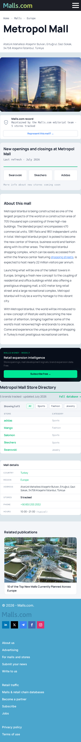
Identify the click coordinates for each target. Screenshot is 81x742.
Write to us (9, 671)
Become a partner (14, 699)
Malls (18, 18)
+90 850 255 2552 (31, 504)
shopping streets (62, 257)
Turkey (24, 472)
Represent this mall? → (40, 133)
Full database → (70, 396)
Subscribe (9, 706)
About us (8, 643)
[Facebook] (32, 624)
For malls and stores (16, 657)
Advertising (10, 650)
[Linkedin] (5, 624)
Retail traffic (10, 685)
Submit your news (14, 664)
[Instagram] (40, 624)
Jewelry (70, 406)
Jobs (5, 713)
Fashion (55, 406)
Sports (41, 406)
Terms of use (11, 734)
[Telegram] (23, 624)
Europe (31, 18)
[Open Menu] (75, 5)
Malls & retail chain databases (23, 692)
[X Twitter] (14, 624)
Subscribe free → (40, 374)
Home (6, 18)
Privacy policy (12, 727)
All (30, 406)
